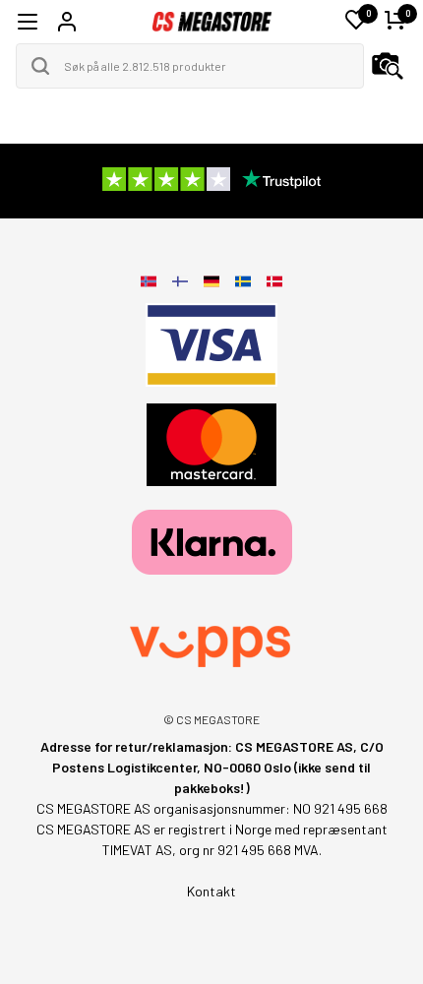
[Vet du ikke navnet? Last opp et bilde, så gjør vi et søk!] (387, 66)
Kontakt (211, 891)
